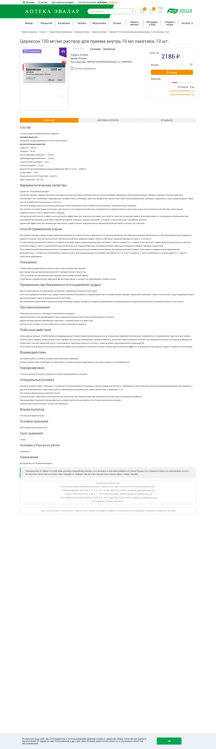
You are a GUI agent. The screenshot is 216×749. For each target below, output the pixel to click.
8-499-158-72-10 (111, 490)
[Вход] (160, 11)
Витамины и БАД (152, 23)
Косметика (64, 23)
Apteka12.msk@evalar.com (144, 497)
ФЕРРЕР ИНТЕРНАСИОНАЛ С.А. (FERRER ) (109, 61)
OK (169, 741)
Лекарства (46, 23)
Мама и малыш (134, 23)
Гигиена (81, 23)
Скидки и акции (170, 23)
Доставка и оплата (108, 120)
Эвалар (29, 23)
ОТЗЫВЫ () (167, 120)
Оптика (117, 23)
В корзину (171, 72)
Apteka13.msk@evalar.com (139, 493)
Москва (30, 2)
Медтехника (99, 23)
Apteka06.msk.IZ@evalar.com (141, 490)
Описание (49, 120)
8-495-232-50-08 (111, 493)
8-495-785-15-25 (115, 497)
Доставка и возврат (63, 2)
